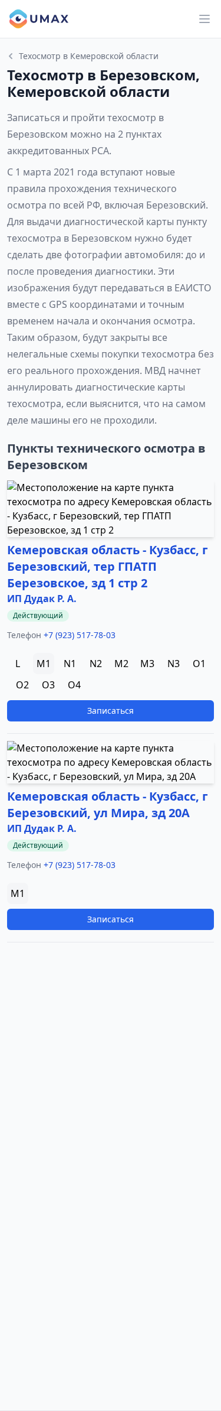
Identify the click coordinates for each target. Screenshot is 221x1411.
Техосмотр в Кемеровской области (89, 55)
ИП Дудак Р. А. (42, 598)
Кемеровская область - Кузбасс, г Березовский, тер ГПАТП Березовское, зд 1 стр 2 (107, 566)
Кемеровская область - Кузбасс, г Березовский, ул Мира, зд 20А (107, 804)
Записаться (110, 710)
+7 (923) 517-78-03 (80, 635)
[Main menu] (204, 19)
